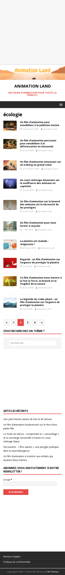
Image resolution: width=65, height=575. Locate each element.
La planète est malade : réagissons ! (34, 242)
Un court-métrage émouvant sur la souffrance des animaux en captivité (40, 183)
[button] (60, 104)
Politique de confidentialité (16, 561)
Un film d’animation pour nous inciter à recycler (38, 224)
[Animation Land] (32, 78)
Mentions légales (12, 556)
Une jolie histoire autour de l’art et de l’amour (27, 419)
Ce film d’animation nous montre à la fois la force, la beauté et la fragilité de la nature (41, 280)
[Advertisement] (32, 32)
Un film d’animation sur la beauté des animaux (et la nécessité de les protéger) (40, 204)
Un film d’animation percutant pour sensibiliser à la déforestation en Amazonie (38, 143)
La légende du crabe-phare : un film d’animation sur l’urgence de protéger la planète (40, 302)
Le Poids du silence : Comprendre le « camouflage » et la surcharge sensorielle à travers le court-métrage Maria (31, 437)
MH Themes (52, 571)
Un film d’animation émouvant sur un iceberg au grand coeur (40, 163)
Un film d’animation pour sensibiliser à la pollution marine (39, 124)
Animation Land (50, 129)
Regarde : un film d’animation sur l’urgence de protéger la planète (40, 261)
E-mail (7, 479)
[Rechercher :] (32, 343)
